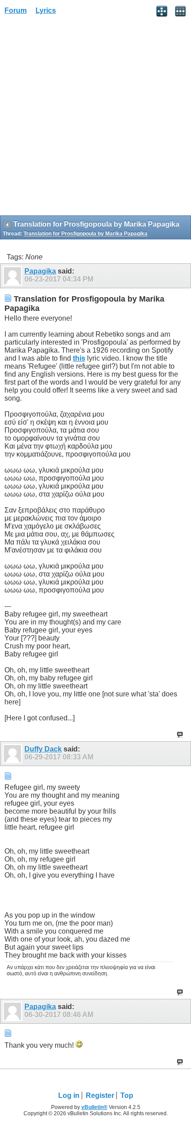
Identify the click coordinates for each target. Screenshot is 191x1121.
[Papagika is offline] (13, 276)
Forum (15, 10)
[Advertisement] (95, 118)
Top (126, 1095)
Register (100, 1095)
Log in (69, 1095)
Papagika (40, 271)
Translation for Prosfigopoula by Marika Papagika (85, 234)
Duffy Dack (43, 749)
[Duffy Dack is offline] (13, 753)
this (79, 358)
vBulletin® (94, 1107)
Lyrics (46, 10)
